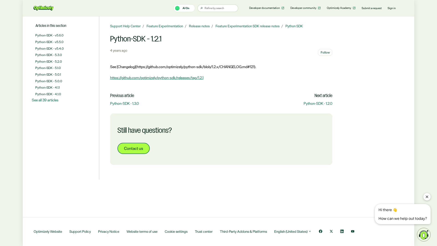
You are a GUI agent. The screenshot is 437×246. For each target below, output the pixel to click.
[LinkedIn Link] (342, 231)
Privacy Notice (108, 231)
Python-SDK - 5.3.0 (48, 54)
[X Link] (331, 231)
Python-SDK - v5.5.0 (49, 41)
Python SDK (294, 26)
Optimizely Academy (339, 8)
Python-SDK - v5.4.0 (49, 48)
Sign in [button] (392, 8)
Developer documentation (264, 8)
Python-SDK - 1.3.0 (124, 103)
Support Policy (80, 231)
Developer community (303, 8)
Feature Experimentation (165, 26)
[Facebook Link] (320, 231)
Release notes (199, 26)
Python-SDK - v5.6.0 (49, 35)
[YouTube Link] (352, 231)
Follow (325, 52)
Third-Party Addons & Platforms (243, 231)
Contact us (133, 148)
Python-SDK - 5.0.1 (48, 74)
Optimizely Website (48, 231)
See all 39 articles (45, 100)
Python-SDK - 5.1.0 (48, 67)
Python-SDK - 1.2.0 (318, 103)
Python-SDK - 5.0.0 (48, 81)
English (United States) (291, 231)
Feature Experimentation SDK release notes (247, 26)
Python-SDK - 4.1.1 (47, 87)
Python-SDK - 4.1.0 (48, 94)
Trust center (204, 231)
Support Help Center (125, 26)
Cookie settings (176, 231)
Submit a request (372, 8)
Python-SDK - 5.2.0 (48, 61)
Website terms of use (142, 231)
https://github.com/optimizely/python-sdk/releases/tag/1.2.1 (156, 78)
